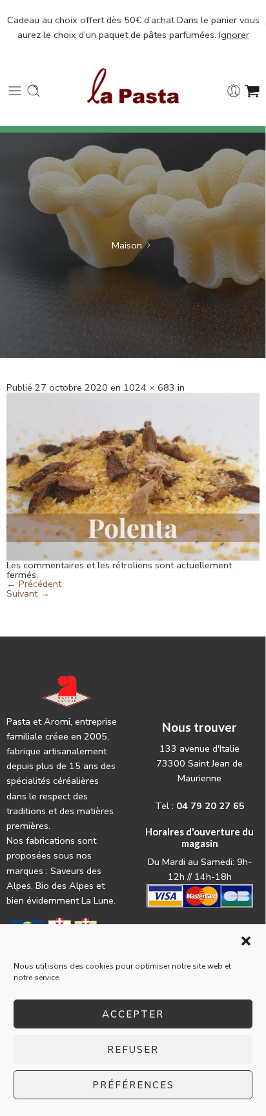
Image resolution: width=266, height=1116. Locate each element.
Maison (127, 245)
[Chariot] (252, 90)
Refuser (133, 1049)
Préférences (133, 1085)
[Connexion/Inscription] (233, 90)
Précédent (33, 583)
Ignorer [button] (234, 34)
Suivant (28, 593)
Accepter (133, 1014)
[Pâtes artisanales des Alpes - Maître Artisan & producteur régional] (133, 86)
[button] (246, 941)
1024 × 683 (149, 387)
